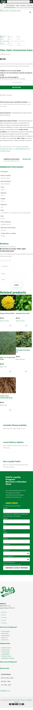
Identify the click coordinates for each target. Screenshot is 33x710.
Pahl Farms (4, 633)
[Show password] (28, 553)
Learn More (12, 503)
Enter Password (8, 556)
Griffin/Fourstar (5, 151)
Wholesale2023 (21, 149)
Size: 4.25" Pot (23, 317)
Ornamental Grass (6, 149)
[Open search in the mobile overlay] (17, 1)
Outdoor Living (6, 656)
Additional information (11, 159)
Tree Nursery (5, 652)
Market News (5, 635)
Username (6, 544)
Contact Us (4, 640)
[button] (30, 12)
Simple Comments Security (12, 564)
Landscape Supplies (7, 658)
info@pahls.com (5, 691)
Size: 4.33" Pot (7, 317)
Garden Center (6, 648)
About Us (4, 637)
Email (5, 532)
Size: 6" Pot (7, 362)
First (4, 524)
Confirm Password (9, 562)
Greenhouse (5, 650)
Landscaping (5, 654)
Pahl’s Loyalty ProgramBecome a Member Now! (16, 480)
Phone (5, 508)
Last (4, 530)
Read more (6, 326)
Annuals (25, 146)
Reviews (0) (27, 159)
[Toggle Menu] (31, 1)
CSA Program (5, 631)
